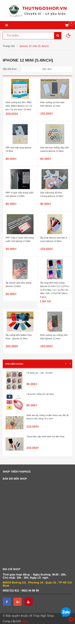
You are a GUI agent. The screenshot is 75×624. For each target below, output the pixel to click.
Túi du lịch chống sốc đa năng (40, 394)
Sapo (25, 621)
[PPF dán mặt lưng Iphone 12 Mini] (20, 134)
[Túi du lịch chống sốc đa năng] (14, 402)
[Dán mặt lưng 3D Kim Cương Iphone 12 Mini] (54, 179)
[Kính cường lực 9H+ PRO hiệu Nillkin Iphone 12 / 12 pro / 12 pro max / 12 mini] (20, 89)
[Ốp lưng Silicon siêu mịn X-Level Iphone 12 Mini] (54, 224)
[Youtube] (28, 602)
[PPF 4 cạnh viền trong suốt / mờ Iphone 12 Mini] (20, 179)
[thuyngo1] (37, 10)
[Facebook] (7, 602)
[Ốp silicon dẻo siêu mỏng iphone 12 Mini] (20, 269)
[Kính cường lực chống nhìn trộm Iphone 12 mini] (54, 322)
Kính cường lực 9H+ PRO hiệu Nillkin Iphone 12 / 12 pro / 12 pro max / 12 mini (19, 106)
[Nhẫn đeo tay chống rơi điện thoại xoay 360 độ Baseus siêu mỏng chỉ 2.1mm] (14, 423)
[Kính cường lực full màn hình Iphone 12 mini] (54, 89)
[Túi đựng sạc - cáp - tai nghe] (14, 380)
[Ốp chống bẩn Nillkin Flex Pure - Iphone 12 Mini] (20, 322)
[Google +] (17, 602)
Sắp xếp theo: (10, 69)
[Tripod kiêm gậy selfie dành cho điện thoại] (14, 444)
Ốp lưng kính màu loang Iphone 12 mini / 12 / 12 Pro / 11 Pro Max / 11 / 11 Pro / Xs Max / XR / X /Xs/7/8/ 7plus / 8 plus (54, 290)
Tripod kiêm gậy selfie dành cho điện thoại (45, 436)
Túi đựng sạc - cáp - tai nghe (39, 373)
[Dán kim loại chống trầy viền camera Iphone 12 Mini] (54, 134)
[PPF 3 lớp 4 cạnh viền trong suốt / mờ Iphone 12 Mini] (20, 224)
